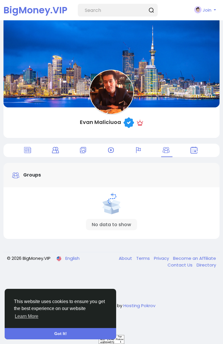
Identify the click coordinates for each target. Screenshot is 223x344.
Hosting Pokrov (139, 305)
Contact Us (181, 265)
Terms (143, 258)
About (126, 258)
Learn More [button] (26, 316)
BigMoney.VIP (35, 10)
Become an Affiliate (194, 258)
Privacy (162, 258)
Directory (206, 265)
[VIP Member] (139, 122)
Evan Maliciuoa (100, 122)
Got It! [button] (60, 333)
